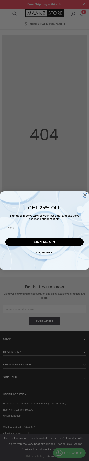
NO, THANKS (44, 253)
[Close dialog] (85, 195)
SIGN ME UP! (44, 241)
